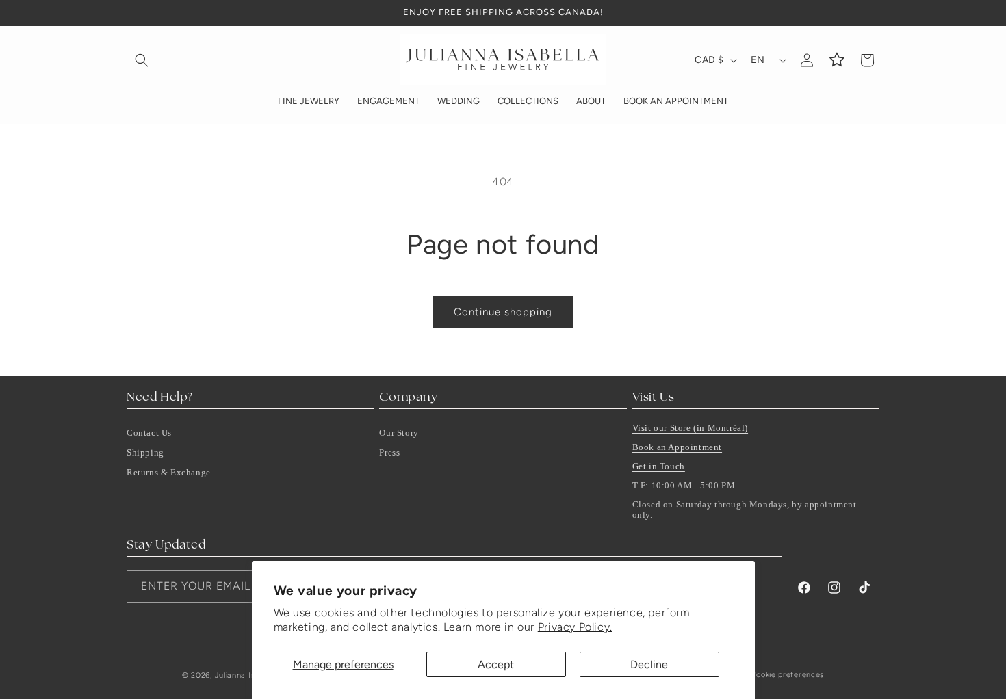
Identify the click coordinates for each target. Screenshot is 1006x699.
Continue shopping (503, 312)
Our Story (398, 432)
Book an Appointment (677, 447)
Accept (496, 664)
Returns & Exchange (169, 472)
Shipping (145, 452)
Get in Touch (658, 466)
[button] (142, 60)
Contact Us (149, 432)
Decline (649, 664)
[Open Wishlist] (837, 60)
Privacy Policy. (575, 626)
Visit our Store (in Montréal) (690, 428)
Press (389, 452)
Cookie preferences (787, 674)
